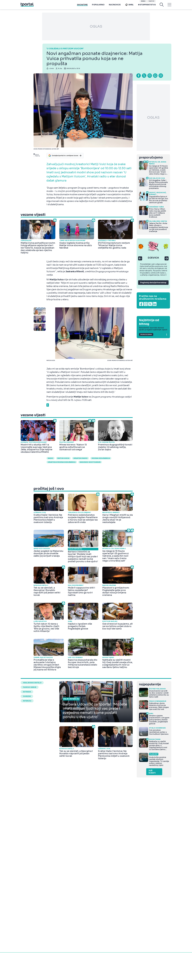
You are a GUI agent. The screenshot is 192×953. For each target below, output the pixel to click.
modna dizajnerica (101, 458)
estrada (27, 692)
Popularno (98, 5)
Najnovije (115, 5)
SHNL (131, 5)
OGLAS (96, 26)
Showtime (82, 5)
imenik (143, 1)
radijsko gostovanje (90, 462)
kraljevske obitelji (32, 683)
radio (50, 458)
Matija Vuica (63, 458)
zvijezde (27, 696)
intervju (27, 701)
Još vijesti (152, 771)
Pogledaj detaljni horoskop (153, 282)
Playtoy (151, 1)
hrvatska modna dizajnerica (62, 462)
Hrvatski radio (80, 458)
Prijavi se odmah (146, 334)
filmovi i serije (29, 687)
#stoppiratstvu (147, 5)
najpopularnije (150, 684)
